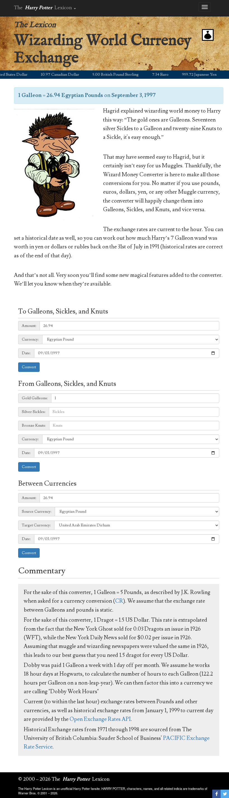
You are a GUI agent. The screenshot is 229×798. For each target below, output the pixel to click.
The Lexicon (35, 25)
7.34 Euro (150, 74)
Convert (29, 367)
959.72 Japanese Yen (189, 74)
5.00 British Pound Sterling (105, 74)
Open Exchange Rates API (100, 719)
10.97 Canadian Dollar (50, 74)
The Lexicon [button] (43, 7)
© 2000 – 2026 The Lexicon (64, 779)
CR (119, 601)
